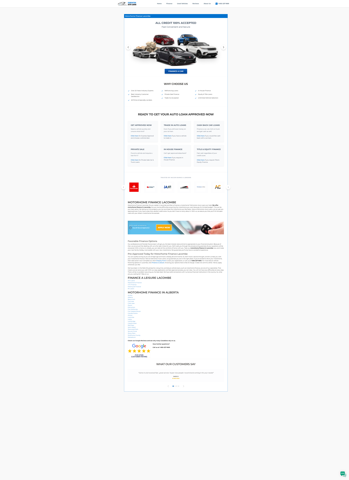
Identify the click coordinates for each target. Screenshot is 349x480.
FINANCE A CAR (175, 71)
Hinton (130, 315)
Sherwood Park (133, 329)
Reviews (195, 3)
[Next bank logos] (228, 187)
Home (159, 3)
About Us (207, 3)
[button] (343, 474)
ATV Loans (131, 280)
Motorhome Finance (135, 282)
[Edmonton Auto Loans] (127, 3)
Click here (134, 136)
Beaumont (131, 299)
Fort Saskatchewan (134, 311)
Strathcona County (134, 335)
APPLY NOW (164, 227)
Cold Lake (131, 303)
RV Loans (131, 288)
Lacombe (131, 317)
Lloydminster (132, 323)
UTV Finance (132, 284)
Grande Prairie (133, 313)
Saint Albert (132, 327)
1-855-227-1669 (223, 3)
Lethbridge (131, 321)
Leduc (130, 319)
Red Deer (131, 325)
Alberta (130, 297)
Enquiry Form (161, 261)
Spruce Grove (132, 331)
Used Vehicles (182, 3)
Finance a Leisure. (158, 263)
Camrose (131, 301)
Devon (130, 305)
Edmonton (131, 307)
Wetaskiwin (132, 337)
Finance (169, 3)
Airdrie (130, 295)
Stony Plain (131, 333)
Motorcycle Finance (134, 286)
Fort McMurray (133, 309)
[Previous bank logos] (123, 187)
